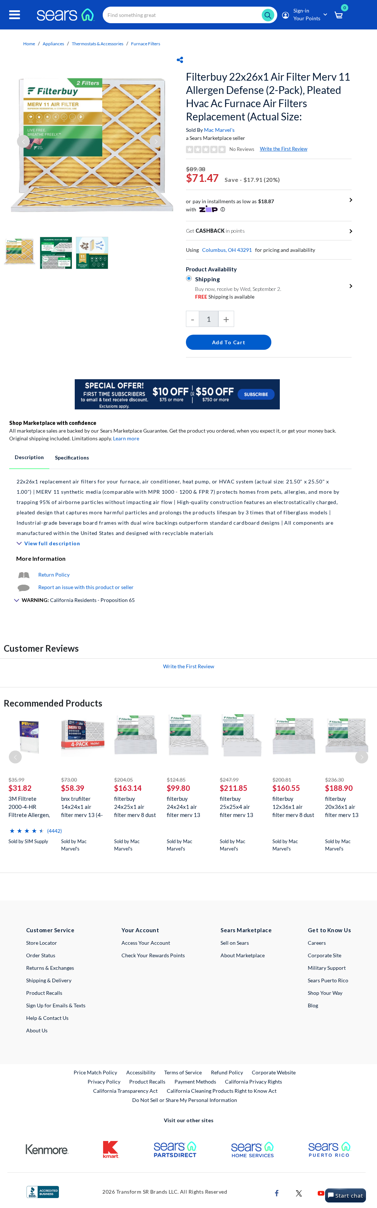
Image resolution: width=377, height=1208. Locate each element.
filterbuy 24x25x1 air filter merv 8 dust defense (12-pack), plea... (135, 806)
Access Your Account (145, 943)
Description (29, 457)
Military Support (327, 968)
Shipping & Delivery (48, 980)
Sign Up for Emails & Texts (55, 1005)
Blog (313, 1005)
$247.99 (229, 779)
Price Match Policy (95, 1072)
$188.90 (339, 787)
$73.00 (69, 779)
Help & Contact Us (47, 1018)
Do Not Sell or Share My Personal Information (184, 1100)
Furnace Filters (145, 43)
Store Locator (41, 943)
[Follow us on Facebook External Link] (276, 1192)
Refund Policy (227, 1072)
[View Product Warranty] (23, 574)
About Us (36, 1030)
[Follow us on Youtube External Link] (321, 1192)
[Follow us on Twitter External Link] (299, 1192)
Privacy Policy (104, 1081)
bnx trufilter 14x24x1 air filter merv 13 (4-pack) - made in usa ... (82, 806)
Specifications (72, 457)
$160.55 (286, 787)
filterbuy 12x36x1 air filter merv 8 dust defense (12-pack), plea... (293, 806)
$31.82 (20, 787)
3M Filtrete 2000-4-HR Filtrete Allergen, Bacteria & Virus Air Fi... (29, 806)
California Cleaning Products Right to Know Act (221, 1091)
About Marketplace (243, 955)
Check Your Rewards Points (153, 955)
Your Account (140, 930)
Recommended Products (53, 703)
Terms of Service (183, 1072)
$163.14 (128, 787)
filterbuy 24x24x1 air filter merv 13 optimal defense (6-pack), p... (186, 806)
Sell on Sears (235, 943)
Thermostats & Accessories (97, 43)
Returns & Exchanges (50, 968)
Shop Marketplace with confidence (52, 423)
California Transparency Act (125, 1091)
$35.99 (16, 779)
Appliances (53, 43)
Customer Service (50, 930)
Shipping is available (224, 296)
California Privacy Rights (253, 1081)
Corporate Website (274, 1072)
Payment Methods (195, 1081)
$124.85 (176, 779)
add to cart (229, 342)
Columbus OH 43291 (227, 250)
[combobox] (190, 15)
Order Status (40, 955)
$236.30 (334, 779)
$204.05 (123, 779)
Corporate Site (324, 955)
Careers (317, 943)
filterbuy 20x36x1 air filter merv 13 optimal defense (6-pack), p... (344, 806)
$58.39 (72, 787)
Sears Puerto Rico (328, 980)
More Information (41, 558)
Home (29, 43)
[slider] (26, 827)
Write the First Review (283, 149)
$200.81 (281, 779)
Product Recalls (44, 993)
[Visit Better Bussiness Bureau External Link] (43, 1191)
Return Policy (54, 574)
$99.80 (178, 787)
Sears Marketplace (246, 930)
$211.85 (233, 787)
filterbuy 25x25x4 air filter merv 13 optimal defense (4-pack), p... (239, 806)
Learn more (126, 438)
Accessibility (140, 1072)
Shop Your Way (325, 993)
